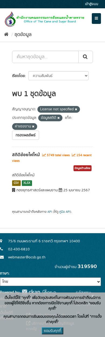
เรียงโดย (18, 76)
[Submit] (85, 57)
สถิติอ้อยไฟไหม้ (26, 154)
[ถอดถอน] (76, 109)
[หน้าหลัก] (6, 34)
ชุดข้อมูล (23, 34)
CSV (16, 183)
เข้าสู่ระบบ (91, 4)
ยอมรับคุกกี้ (52, 331)
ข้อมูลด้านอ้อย (82, 168)
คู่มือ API (64, 212)
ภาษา (4, 273)
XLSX (26, 183)
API (49, 212)
